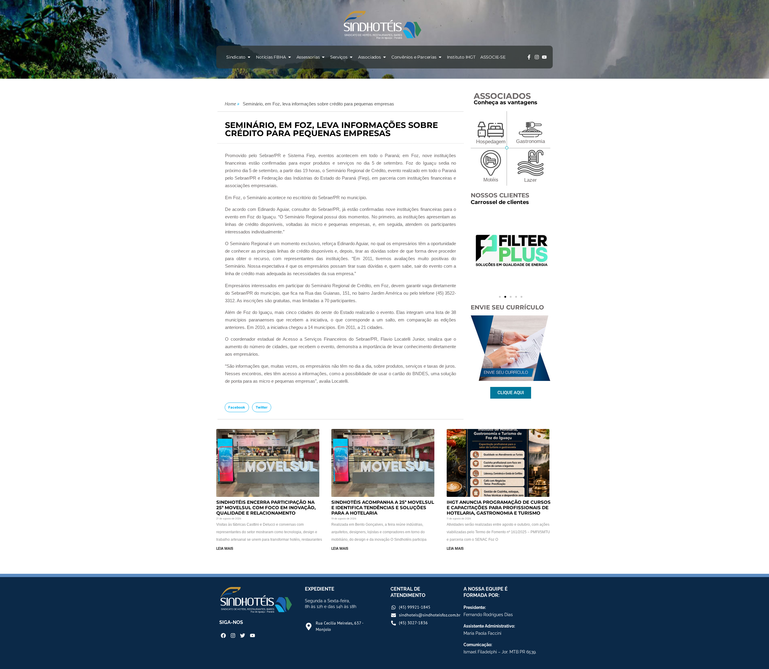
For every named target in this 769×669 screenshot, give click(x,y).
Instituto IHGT (461, 57)
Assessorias (308, 57)
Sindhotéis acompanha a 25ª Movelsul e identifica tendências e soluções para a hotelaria (382, 507)
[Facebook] (223, 635)
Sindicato (235, 57)
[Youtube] (544, 57)
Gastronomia (530, 141)
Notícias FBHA (271, 57)
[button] (237, 407)
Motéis (490, 180)
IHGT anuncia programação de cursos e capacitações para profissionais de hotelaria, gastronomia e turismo (499, 507)
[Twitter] (243, 635)
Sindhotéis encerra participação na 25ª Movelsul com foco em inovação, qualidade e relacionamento (266, 507)
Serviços (338, 57)
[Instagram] (537, 57)
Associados (369, 57)
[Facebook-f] (529, 57)
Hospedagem (491, 141)
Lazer (530, 180)
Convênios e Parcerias (413, 57)
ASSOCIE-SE (493, 57)
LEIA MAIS (224, 548)
